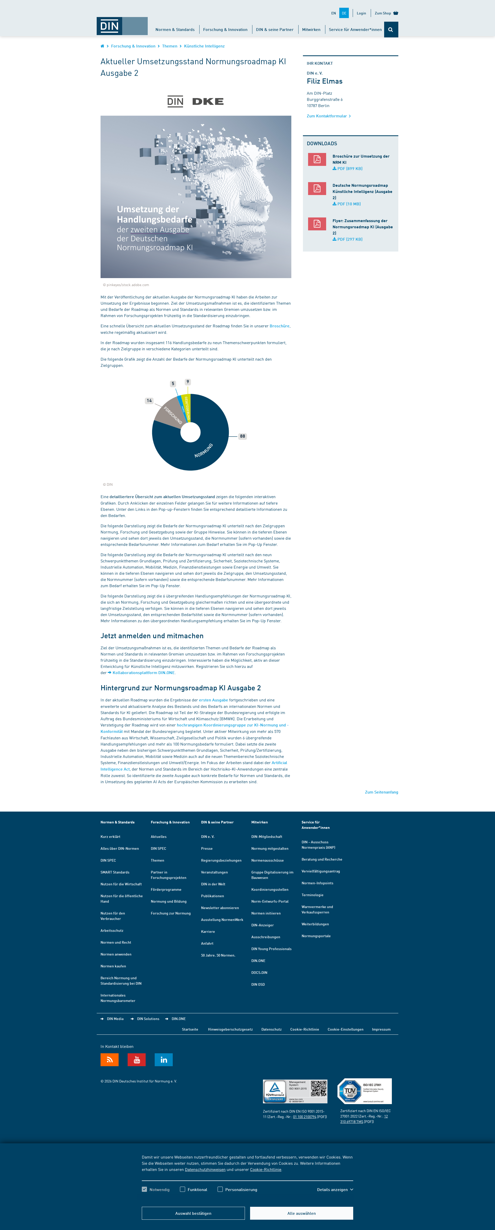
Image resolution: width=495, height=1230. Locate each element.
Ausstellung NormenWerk (222, 919)
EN (333, 13)
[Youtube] (137, 1059)
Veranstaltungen (214, 872)
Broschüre (280, 325)
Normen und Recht (116, 942)
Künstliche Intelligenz (204, 45)
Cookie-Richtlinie (265, 1169)
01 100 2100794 (304, 1116)
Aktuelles (159, 836)
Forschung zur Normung (171, 913)
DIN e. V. (207, 836)
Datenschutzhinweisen (205, 1169)
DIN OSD (258, 984)
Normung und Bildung (169, 901)
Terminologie (313, 894)
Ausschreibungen (265, 936)
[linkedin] (164, 1059)
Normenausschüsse (267, 860)
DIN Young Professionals (271, 948)
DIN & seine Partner (275, 29)
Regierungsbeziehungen (221, 860)
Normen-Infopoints (317, 882)
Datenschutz (271, 1029)
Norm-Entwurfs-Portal (269, 901)
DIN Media (115, 1018)
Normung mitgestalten (269, 848)
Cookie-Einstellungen (346, 1029)
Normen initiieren (266, 913)
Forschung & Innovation (225, 29)
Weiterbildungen (315, 923)
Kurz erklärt (110, 836)
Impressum (381, 1029)
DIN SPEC (108, 860)
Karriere (208, 931)
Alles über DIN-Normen (120, 848)
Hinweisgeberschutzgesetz (230, 1029)
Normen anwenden (116, 954)
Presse (207, 848)
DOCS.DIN (259, 972)
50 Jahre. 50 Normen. (218, 955)
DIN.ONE (258, 960)
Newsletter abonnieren (220, 907)
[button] (335, 1189)
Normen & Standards (175, 29)
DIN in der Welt (213, 883)
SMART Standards (115, 872)
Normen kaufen (113, 966)
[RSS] (110, 1059)
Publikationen (212, 895)
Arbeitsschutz (112, 930)
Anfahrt (207, 943)
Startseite (190, 1029)
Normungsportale (316, 935)
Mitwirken (311, 29)
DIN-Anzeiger (262, 924)
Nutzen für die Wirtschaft (121, 883)
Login (361, 13)
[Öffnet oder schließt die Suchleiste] (391, 29)
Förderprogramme (166, 889)
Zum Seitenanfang (381, 791)
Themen (169, 45)
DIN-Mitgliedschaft (266, 836)
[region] (247, 1178)
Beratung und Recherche (322, 859)
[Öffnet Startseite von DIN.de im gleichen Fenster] (122, 23)
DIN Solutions (148, 1018)
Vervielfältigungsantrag (321, 871)
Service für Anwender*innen (355, 29)
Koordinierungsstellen (269, 889)
